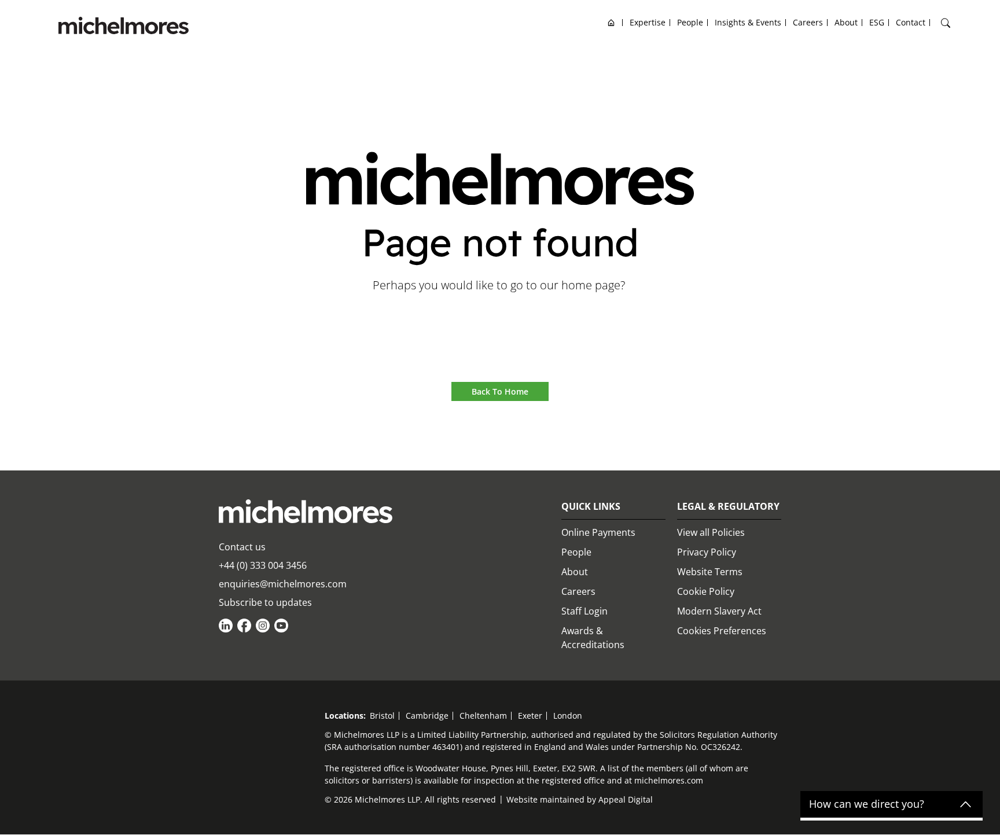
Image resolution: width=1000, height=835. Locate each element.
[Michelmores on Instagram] (263, 625)
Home (611, 22)
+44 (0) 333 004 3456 (263, 565)
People (576, 552)
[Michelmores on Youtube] (281, 625)
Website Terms (709, 571)
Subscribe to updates (265, 602)
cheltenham (483, 715)
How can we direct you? (866, 804)
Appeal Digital (625, 799)
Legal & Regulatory (728, 506)
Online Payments (598, 532)
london (567, 715)
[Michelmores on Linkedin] (226, 625)
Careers (578, 591)
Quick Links (590, 506)
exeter (530, 715)
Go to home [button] (500, 317)
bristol (382, 715)
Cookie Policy (705, 591)
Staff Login (584, 611)
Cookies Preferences (721, 630)
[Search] (945, 23)
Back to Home (500, 391)
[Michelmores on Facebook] (244, 625)
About (574, 571)
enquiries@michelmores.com (283, 583)
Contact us (242, 546)
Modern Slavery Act (719, 611)
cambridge (427, 715)
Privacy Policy (706, 552)
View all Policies (711, 532)
